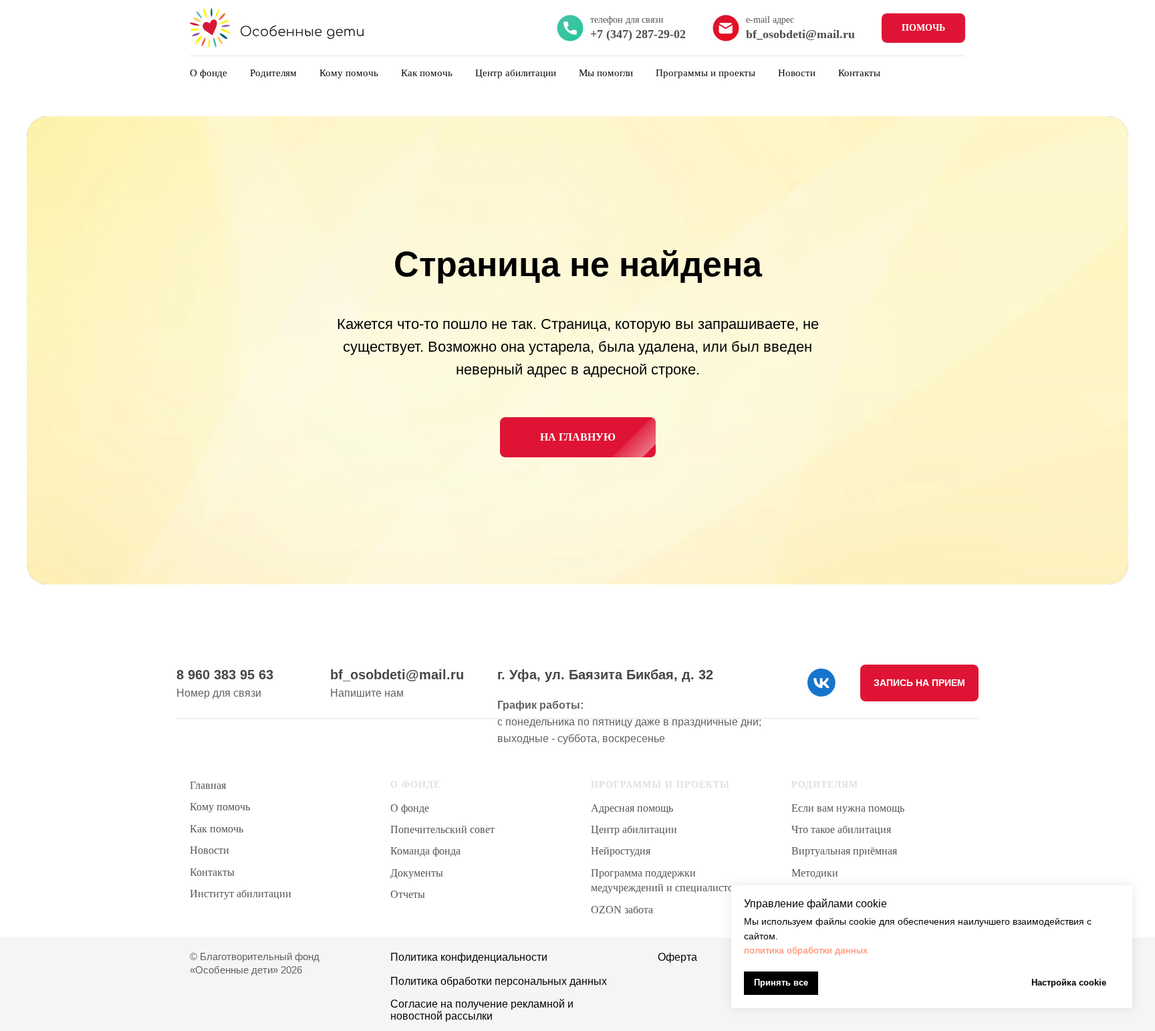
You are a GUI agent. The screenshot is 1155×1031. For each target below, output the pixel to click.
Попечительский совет (442, 829)
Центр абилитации (634, 829)
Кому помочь (348, 73)
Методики (814, 873)
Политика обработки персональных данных (498, 981)
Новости (796, 73)
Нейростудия (620, 850)
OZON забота (622, 909)
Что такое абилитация (841, 829)
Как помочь (427, 73)
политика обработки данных (806, 950)
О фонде (409, 808)
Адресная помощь (632, 808)
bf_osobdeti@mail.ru (397, 674)
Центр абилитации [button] (515, 73)
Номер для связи (218, 693)
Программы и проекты (705, 73)
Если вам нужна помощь (847, 808)
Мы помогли (606, 73)
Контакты (859, 73)
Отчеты (407, 894)
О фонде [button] (208, 73)
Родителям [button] (273, 73)
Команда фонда (425, 850)
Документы (416, 873)
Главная (208, 785)
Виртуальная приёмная (844, 850)
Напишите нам (367, 693)
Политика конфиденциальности (468, 957)
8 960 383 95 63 (224, 674)
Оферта (677, 957)
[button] (919, 683)
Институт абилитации (240, 893)
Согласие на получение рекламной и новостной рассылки (481, 1010)
